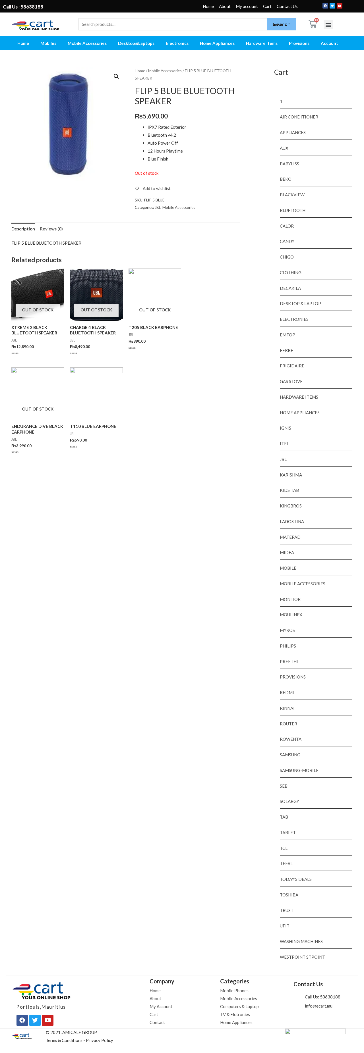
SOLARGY (289, 801)
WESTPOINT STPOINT (302, 957)
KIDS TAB (289, 490)
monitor (290, 599)
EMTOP (287, 334)
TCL (284, 848)
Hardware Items (262, 43)
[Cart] (312, 24)
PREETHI (289, 661)
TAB (284, 816)
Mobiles (48, 43)
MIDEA (287, 552)
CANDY (287, 241)
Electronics (177, 43)
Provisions (299, 43)
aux (284, 148)
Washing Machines (301, 941)
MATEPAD (290, 537)
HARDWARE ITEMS (299, 396)
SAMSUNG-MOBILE (299, 770)
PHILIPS (288, 645)
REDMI (287, 692)
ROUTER (288, 723)
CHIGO (287, 256)
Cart (267, 6)
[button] (328, 24)
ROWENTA (290, 739)
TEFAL (286, 863)
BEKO (285, 179)
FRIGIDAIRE (292, 365)
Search (282, 24)
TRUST (286, 910)
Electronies (294, 319)
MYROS (287, 630)
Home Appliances (217, 43)
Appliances (293, 132)
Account (329, 43)
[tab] (23, 229)
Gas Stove (291, 381)
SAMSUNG (290, 754)
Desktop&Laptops (136, 43)
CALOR (287, 225)
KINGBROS (291, 505)
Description (23, 228)
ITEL (284, 443)
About (225, 6)
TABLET (288, 832)
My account (247, 6)
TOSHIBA (289, 894)
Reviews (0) (51, 228)
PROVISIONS (293, 676)
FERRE (286, 350)
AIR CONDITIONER (299, 116)
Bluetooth (292, 210)
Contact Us (287, 6)
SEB (284, 785)
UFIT (284, 925)
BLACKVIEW (292, 194)
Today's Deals (296, 879)
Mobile (288, 568)
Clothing (290, 272)
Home (208, 6)
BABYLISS (289, 163)
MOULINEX (291, 614)
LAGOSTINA (292, 521)
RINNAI (287, 708)
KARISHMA (291, 474)
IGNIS (285, 427)
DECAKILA (290, 288)
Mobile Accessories (87, 43)
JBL (158, 207)
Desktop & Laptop (300, 303)
